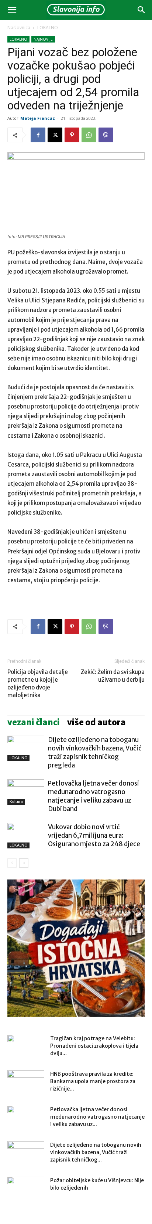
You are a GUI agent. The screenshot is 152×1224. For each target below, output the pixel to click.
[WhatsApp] (89, 135)
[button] (12, 10)
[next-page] (23, 863)
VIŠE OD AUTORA (96, 722)
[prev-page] (12, 863)
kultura (16, 801)
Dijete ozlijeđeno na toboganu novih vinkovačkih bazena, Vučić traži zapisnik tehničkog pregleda (95, 752)
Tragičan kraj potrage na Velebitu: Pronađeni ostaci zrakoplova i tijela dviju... (94, 1046)
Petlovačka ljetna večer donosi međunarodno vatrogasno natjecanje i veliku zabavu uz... (97, 1117)
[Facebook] (38, 135)
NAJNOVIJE (43, 39)
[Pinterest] (72, 135)
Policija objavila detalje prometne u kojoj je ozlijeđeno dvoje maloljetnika (37, 683)
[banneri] (76, 948)
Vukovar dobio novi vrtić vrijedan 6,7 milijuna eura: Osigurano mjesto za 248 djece (94, 835)
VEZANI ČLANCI (33, 722)
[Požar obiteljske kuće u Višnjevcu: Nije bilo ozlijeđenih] (25, 1190)
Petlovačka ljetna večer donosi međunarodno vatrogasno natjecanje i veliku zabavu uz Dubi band (93, 796)
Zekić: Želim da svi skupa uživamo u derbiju (113, 675)
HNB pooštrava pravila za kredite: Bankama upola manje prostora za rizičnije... (92, 1081)
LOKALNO (47, 27)
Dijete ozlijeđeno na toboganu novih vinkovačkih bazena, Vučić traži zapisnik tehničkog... (95, 1152)
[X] (55, 135)
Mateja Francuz (37, 118)
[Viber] (106, 135)
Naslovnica (18, 27)
